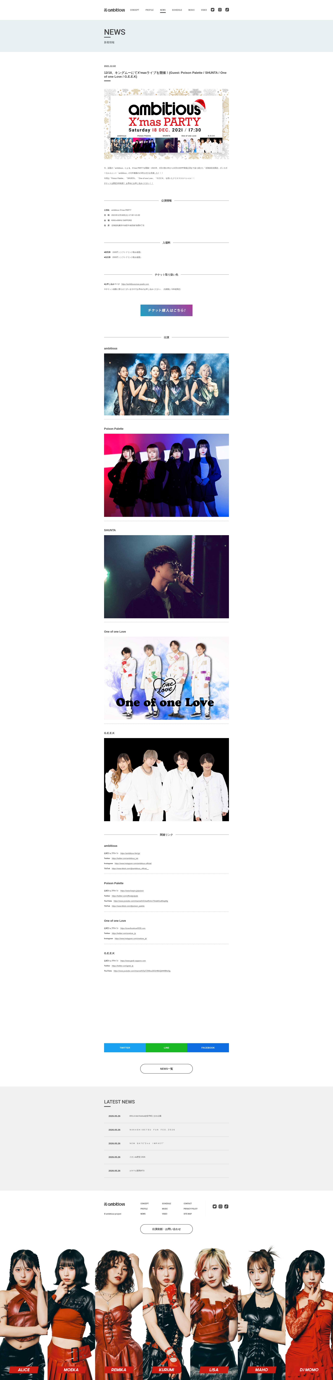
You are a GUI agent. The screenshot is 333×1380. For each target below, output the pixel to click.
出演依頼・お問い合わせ (166, 1229)
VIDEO (204, 10)
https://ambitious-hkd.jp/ (130, 853)
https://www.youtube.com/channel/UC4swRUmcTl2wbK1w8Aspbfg (141, 901)
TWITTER (125, 1047)
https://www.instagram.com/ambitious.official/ (133, 863)
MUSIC (191, 10)
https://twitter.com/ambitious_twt (125, 858)
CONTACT (188, 1204)
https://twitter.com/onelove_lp (124, 933)
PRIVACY (190, 1209)
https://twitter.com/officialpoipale (125, 896)
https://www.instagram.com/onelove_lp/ (131, 938)
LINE (166, 1047)
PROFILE (150, 10)
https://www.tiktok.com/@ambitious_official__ (130, 868)
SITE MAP (188, 1214)
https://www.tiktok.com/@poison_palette (128, 906)
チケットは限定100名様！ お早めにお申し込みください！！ (128, 183)
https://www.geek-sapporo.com (133, 961)
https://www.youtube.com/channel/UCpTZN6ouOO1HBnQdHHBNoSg (142, 971)
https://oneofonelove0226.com (132, 928)
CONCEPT (134, 10)
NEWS (163, 10)
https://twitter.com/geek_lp (122, 966)
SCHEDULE (177, 10)
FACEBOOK (208, 1047)
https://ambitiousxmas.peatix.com (135, 284)
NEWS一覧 (166, 1068)
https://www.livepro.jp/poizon (132, 891)
